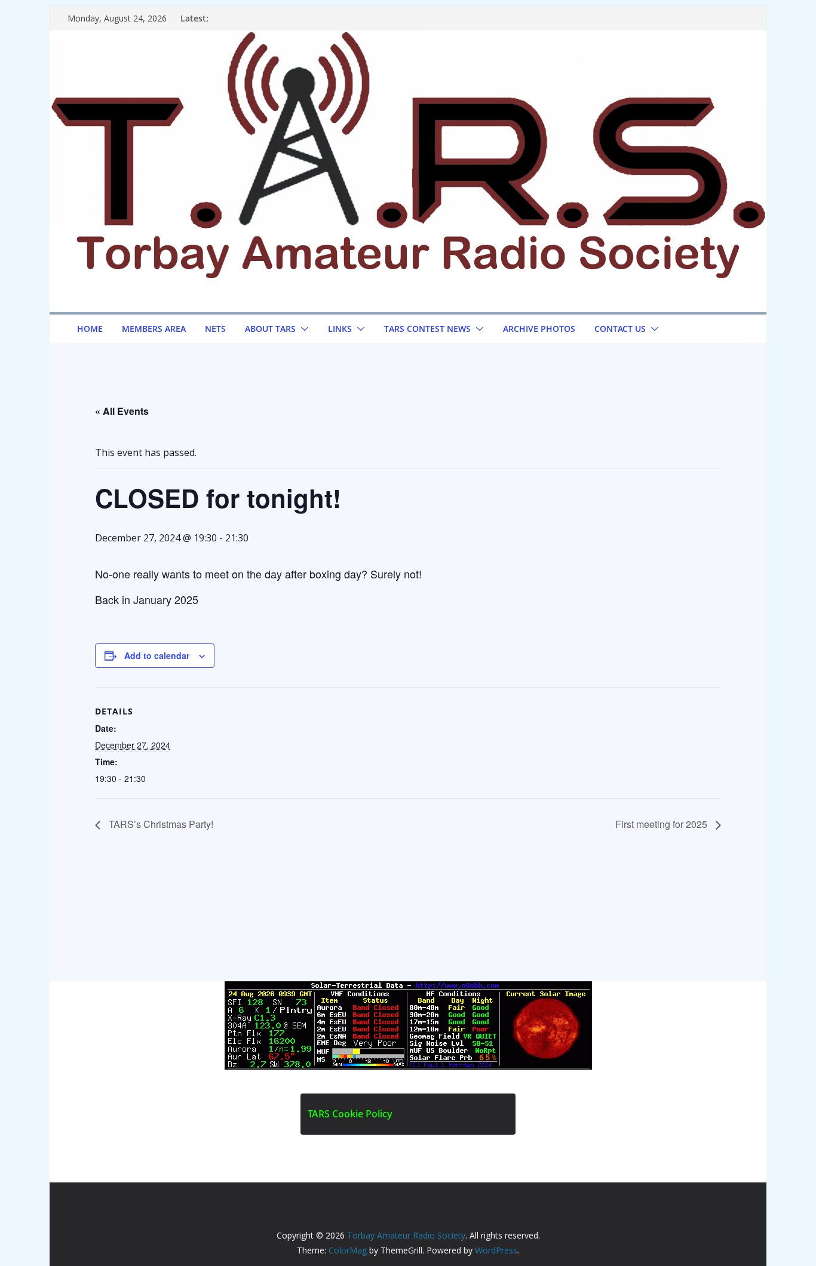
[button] (302, 329)
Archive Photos (539, 328)
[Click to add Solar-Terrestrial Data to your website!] (408, 989)
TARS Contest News (427, 328)
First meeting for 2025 (662, 824)
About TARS (270, 328)
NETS (215, 328)
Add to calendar (156, 655)
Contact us (620, 328)
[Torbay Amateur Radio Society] (408, 38)
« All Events (122, 411)
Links (340, 328)
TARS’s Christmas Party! (159, 824)
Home (90, 328)
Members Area (154, 328)
